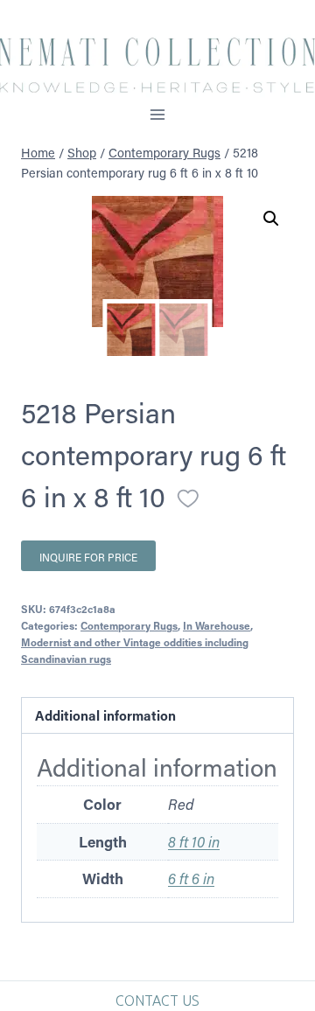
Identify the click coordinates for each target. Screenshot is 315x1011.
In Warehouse (216, 625)
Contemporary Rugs (129, 625)
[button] (271, 218)
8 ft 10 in (194, 841)
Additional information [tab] (105, 715)
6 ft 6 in (191, 878)
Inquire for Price (88, 557)
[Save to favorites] (188, 498)
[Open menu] (158, 114)
